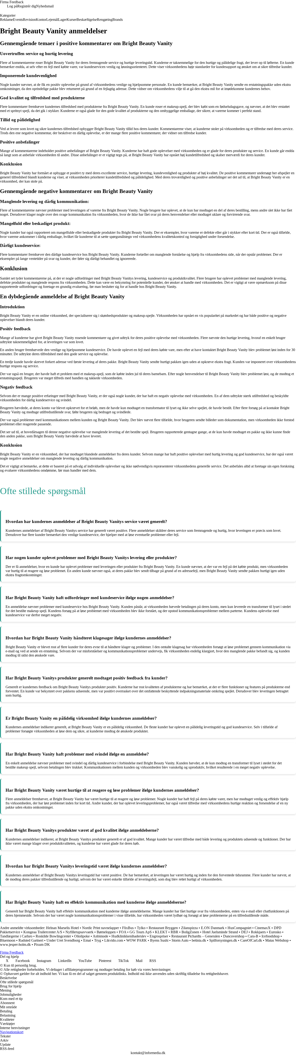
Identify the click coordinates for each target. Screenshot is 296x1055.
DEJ (244, 932)
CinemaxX (263, 928)
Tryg (97, 940)
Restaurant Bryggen (163, 928)
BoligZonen (190, 932)
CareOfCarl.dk (251, 940)
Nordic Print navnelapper (100, 928)
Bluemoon (7, 940)
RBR (174, 932)
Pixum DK (42, 944)
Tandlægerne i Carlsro (16, 936)
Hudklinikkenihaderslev (128, 936)
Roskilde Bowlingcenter (53, 936)
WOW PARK (136, 940)
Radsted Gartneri (30, 940)
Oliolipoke (82, 936)
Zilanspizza (189, 928)
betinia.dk (199, 940)
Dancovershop (233, 936)
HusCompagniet (239, 928)
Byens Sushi (159, 940)
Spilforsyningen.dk (223, 940)
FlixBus (128, 928)
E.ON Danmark (212, 928)
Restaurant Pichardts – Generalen (195, 936)
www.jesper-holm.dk (15, 944)
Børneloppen (106, 932)
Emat (87, 940)
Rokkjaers (258, 932)
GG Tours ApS (141, 932)
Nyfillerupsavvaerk (79, 932)
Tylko (141, 928)
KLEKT (161, 932)
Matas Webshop (277, 940)
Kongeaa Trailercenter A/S (42, 932)
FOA (122, 932)
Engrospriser (159, 936)
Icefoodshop (271, 936)
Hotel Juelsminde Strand (220, 932)
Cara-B (253, 936)
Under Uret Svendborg (63, 940)
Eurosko (275, 932)
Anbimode (100, 936)
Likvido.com (113, 940)
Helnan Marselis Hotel (62, 928)
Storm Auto (180, 940)
